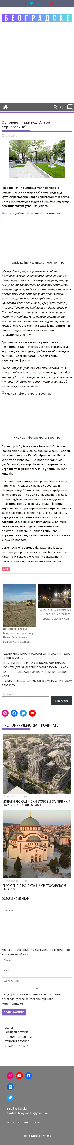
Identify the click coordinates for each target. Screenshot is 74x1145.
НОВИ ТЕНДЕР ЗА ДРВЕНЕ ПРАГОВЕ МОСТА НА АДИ (35, 667)
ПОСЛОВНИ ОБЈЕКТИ (18, 1037)
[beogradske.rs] (5, 107)
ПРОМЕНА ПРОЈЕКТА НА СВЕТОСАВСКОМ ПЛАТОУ (33, 662)
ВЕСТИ (6, 569)
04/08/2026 (12, 881)
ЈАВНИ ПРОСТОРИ (16, 1032)
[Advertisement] (37, 62)
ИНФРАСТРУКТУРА (17, 1046)
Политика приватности (23, 1122)
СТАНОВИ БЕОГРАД (17, 1041)
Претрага (8, 694)
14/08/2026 (12, 796)
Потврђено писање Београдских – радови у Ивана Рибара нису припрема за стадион (18, 635)
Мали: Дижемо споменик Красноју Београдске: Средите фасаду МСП (55, 614)
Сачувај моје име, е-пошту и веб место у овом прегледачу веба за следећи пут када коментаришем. (33, 999)
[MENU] (70, 107)
